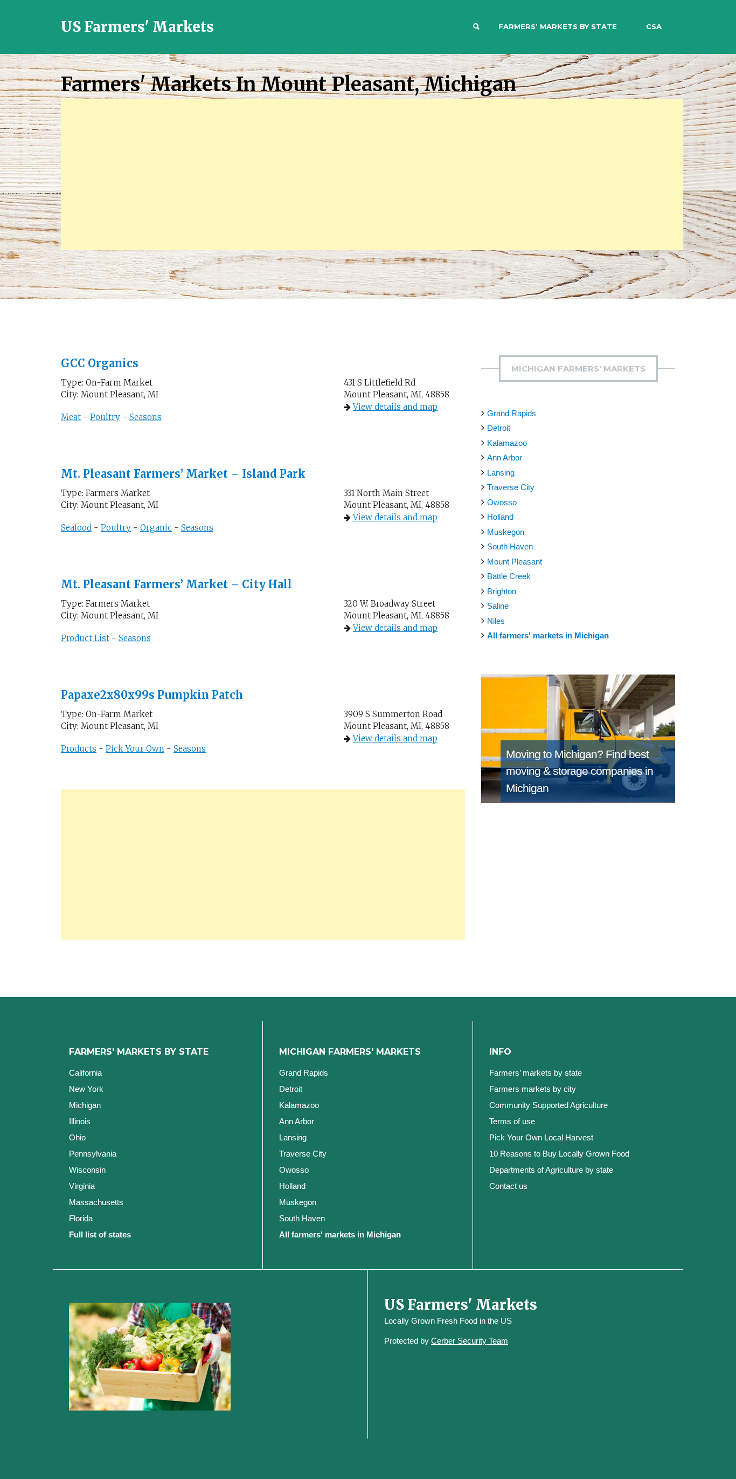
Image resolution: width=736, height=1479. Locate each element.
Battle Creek (509, 576)
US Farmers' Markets (137, 27)
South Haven (510, 546)
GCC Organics (99, 363)
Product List (85, 638)
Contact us (508, 1186)
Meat (71, 417)
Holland (500, 516)
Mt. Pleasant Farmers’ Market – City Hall (176, 584)
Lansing (501, 472)
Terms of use (512, 1121)
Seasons (145, 417)
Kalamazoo (507, 443)
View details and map (395, 407)
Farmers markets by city (532, 1088)
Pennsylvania (92, 1153)
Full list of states (100, 1234)
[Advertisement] (372, 174)
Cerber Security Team (469, 1340)
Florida (81, 1218)
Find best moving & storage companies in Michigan (579, 771)
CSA (654, 26)
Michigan (85, 1105)
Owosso (502, 502)
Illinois (80, 1121)
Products (78, 749)
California (85, 1072)
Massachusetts (96, 1202)
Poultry (105, 417)
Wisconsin (87, 1169)
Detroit (498, 427)
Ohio (77, 1137)
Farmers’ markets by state (557, 26)
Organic (156, 527)
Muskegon (505, 531)
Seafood (76, 527)
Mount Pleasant (514, 561)
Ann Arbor (504, 457)
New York (86, 1088)
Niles (496, 620)
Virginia (82, 1186)
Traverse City (510, 487)
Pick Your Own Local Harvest (541, 1137)
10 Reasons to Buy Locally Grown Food (559, 1153)
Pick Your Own (135, 749)
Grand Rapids (511, 413)
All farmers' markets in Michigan (548, 635)
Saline (498, 605)
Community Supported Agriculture (548, 1105)
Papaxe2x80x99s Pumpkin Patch (152, 694)
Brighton (501, 591)
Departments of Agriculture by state (551, 1169)
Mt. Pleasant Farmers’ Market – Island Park (183, 473)
